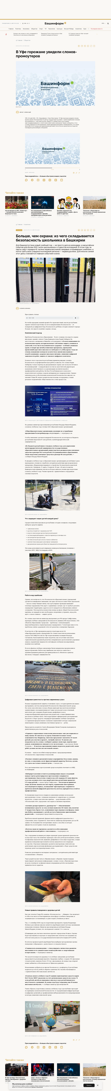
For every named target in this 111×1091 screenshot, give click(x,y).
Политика (18, 29)
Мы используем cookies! (22, 1084)
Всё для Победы (69, 29)
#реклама (31, 172)
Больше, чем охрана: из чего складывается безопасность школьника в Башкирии (25, 34)
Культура (59, 29)
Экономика (26, 29)
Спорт (41, 29)
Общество (34, 29)
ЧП (45, 29)
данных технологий (37, 1087)
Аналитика (78, 29)
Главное (11, 29)
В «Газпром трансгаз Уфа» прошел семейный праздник (78, 34)
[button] (79, 169)
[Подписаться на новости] (61, 180)
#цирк (26, 172)
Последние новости (96, 29)
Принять (89, 1085)
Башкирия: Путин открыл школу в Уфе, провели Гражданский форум (51, 34)
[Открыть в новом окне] (26, 180)
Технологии (51, 29)
